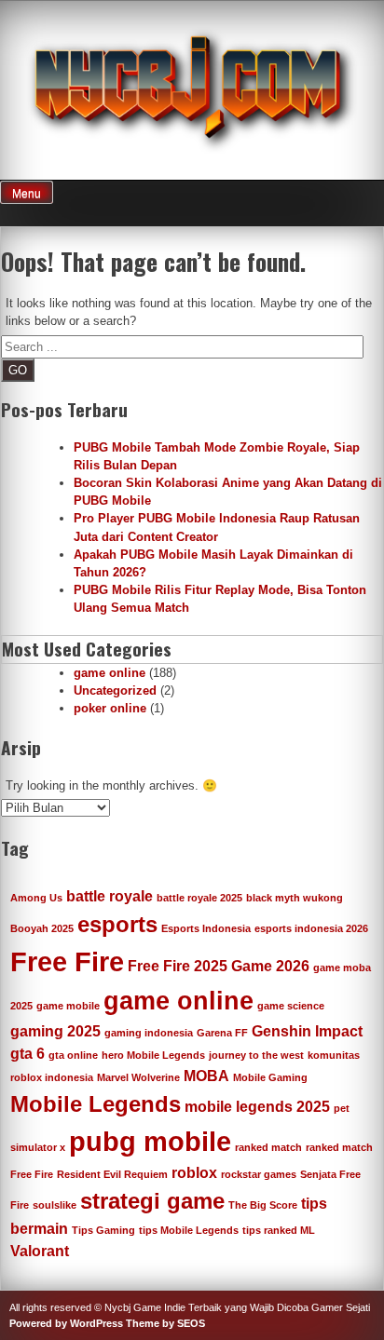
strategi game (152, 1200)
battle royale (109, 896)
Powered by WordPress (66, 1323)
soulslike (54, 1205)
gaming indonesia (148, 1032)
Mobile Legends (95, 1104)
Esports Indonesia (206, 928)
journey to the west (256, 1055)
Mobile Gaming (270, 1077)
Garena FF (222, 1032)
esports (117, 924)
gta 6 (27, 1054)
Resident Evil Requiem (112, 1174)
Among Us (36, 897)
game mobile (68, 1005)
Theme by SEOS (165, 1323)
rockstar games (258, 1174)
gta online (73, 1055)
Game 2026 (270, 966)
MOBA (206, 1076)
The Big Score (262, 1205)
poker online (110, 708)
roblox (194, 1173)
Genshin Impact (307, 1031)
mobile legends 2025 (257, 1107)
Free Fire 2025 (177, 966)
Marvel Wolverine (138, 1077)
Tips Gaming (103, 1230)
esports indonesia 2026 (311, 928)
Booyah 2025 (42, 928)
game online (109, 673)
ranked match (268, 1147)
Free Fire (67, 961)
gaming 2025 (55, 1031)
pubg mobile (150, 1141)
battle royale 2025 (199, 897)
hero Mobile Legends (153, 1055)
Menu (26, 193)
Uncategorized (115, 690)
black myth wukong (294, 897)
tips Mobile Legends (189, 1230)
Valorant (39, 1251)
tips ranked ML (278, 1230)
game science (290, 1005)
